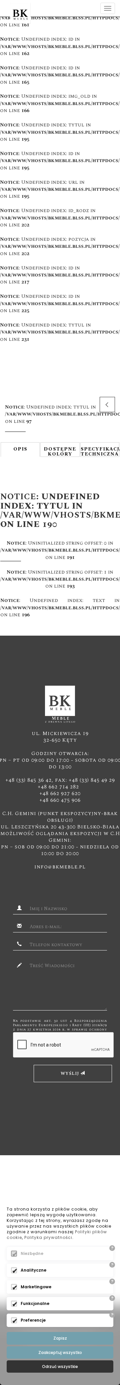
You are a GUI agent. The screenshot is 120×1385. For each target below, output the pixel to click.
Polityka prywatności (48, 1237)
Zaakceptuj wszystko (60, 1352)
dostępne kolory (60, 451)
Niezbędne (32, 1253)
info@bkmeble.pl (60, 867)
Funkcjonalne (35, 1303)
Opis (20, 449)
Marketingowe (36, 1287)
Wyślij (70, 1073)
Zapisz (60, 1338)
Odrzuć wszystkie (60, 1366)
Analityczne (33, 1270)
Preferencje (33, 1320)
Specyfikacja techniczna (100, 451)
